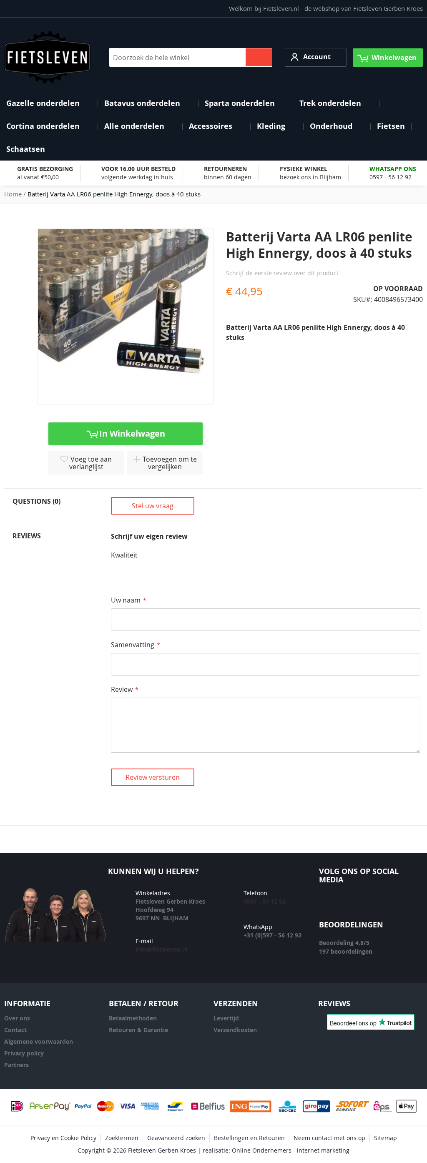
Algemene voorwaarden (38, 1041)
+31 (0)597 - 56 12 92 (272, 935)
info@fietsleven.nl (162, 949)
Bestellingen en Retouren (249, 1138)
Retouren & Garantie (138, 1030)
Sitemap (385, 1138)
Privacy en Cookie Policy (63, 1138)
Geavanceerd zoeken (176, 1138)
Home (13, 194)
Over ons (17, 1018)
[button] (315, 57)
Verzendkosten (235, 1030)
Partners (16, 1065)
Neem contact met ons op (329, 1138)
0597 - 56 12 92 (390, 177)
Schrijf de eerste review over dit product (282, 273)
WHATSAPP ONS (392, 169)
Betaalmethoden (133, 1018)
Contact (15, 1030)
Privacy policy (24, 1053)
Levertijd (226, 1018)
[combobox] (190, 57)
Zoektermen (121, 1138)
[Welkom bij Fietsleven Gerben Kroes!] (47, 57)
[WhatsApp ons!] (405, 905)
